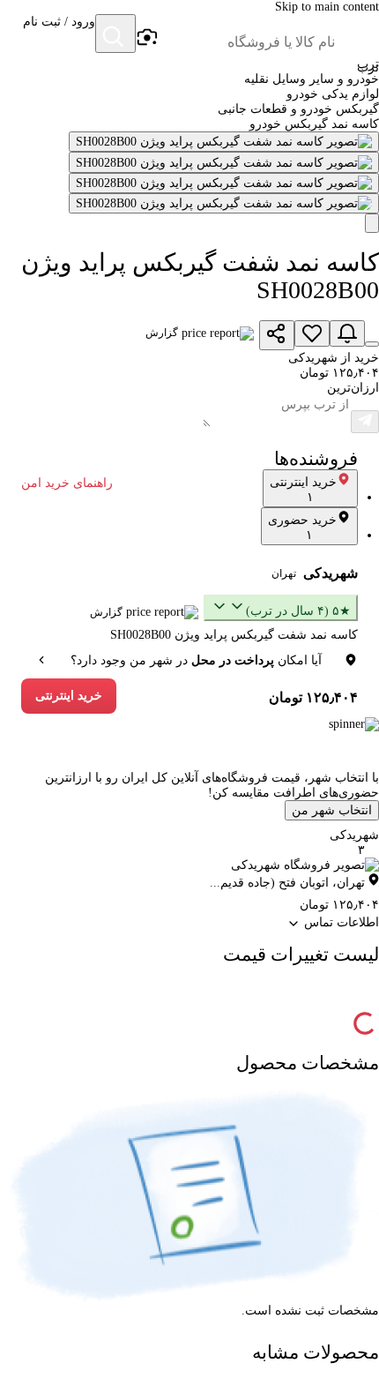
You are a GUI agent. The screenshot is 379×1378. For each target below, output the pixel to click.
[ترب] (358, 35)
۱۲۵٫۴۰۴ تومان (313, 697)
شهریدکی (330, 572)
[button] (59, 35)
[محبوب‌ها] (312, 333)
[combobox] (247, 42)
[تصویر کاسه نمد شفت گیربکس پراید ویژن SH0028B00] (224, 141)
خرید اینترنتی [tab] (303, 490)
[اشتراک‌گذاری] (276, 335)
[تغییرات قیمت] (347, 333)
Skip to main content (327, 6)
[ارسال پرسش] (365, 421)
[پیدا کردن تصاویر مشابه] (372, 223)
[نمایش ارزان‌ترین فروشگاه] (372, 344)
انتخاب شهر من (332, 810)
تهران (283, 573)
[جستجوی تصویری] (146, 38)
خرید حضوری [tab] (302, 527)
